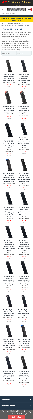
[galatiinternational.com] (16, 9)
